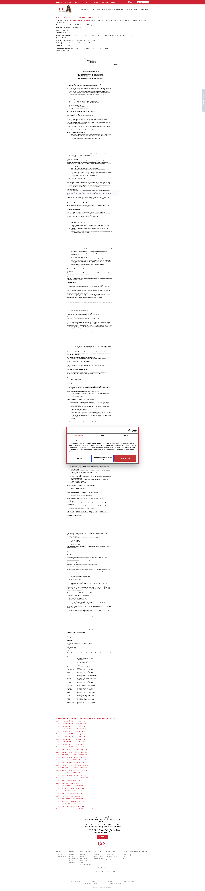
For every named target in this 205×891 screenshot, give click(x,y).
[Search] (148, 2)
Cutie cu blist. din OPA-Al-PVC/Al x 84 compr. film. (72, 773)
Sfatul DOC (70, 860)
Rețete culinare (83, 860)
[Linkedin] (108, 871)
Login (132, 2)
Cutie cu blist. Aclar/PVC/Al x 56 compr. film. (70, 793)
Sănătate (95, 9)
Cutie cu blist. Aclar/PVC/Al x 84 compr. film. (70, 804)
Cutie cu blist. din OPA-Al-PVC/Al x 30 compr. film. (72, 757)
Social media (102, 867)
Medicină (70, 856)
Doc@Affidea (59, 854)
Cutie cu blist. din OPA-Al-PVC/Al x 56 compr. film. (71, 762)
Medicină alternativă (73, 858)
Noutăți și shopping (98, 856)
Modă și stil (96, 854)
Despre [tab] (126, 435)
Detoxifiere (82, 854)
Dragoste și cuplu (110, 854)
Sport (81, 862)
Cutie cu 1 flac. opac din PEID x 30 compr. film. (70, 739)
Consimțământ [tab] (78, 435)
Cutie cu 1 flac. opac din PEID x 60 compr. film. (70, 747)
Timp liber (123, 856)
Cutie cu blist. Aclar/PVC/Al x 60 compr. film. (70, 796)
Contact (94, 881)
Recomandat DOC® (129, 881)
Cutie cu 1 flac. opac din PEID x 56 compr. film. (70, 744)
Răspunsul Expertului (61, 856)
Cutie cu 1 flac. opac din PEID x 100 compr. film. (71, 723)
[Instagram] (96, 871)
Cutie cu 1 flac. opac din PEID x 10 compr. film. (70, 734)
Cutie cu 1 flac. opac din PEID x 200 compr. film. (71, 726)
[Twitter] (102, 871)
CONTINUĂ (102, 837)
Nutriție (82, 856)
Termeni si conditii (75, 881)
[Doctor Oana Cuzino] (64, 9)
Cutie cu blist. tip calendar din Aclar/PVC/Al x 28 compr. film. (75, 809)
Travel (122, 858)
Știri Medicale (71, 862)
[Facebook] (91, 871)
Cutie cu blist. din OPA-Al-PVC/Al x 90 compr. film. (72, 767)
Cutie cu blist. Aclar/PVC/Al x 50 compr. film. (70, 791)
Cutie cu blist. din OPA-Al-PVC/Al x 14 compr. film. (71, 752)
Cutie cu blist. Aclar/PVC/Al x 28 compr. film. (70, 786)
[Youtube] (114, 871)
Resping (79, 458)
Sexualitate (108, 859)
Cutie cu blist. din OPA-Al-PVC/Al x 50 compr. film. (72, 760)
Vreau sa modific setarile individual (102, 457)
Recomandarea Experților (138, 851)
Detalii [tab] (102, 435)
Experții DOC (85, 9)
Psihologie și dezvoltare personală (111, 857)
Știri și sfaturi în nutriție (85, 864)
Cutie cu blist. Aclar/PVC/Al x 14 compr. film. (69, 783)
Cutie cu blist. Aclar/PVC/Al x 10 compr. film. (70, 780)
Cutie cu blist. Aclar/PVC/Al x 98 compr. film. (70, 806)
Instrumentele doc (108, 2)
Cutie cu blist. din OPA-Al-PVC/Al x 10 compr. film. (71, 749)
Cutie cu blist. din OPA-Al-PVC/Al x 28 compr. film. (72, 754)
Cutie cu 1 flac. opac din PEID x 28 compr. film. (70, 736)
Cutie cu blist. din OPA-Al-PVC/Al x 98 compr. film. (72, 775)
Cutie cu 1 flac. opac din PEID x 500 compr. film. (71, 731)
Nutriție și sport (108, 9)
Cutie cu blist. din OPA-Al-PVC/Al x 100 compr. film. (72, 770)
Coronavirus (71, 854)
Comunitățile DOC (92, 2)
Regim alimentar (84, 858)
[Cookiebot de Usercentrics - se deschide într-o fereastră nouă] (130, 430)
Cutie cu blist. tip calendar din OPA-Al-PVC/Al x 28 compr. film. (76, 778)
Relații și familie (132, 9)
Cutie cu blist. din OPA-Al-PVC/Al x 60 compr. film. (72, 765)
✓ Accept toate (125, 458)
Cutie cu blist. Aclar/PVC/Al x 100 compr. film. (70, 801)
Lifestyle (144, 9)
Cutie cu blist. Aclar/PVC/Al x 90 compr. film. (70, 798)
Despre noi (110, 881)
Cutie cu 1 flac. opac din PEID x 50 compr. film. (70, 741)
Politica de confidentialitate (90, 883)
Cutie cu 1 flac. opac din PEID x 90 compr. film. (70, 721)
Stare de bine (124, 854)
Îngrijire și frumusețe (98, 858)
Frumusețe (120, 9)
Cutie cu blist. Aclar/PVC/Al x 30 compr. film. (70, 788)
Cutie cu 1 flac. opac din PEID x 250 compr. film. (71, 729)
